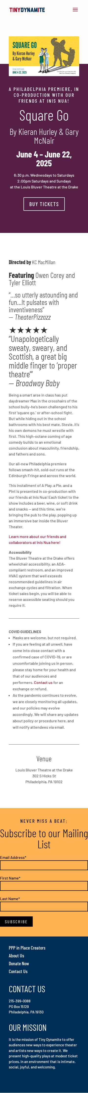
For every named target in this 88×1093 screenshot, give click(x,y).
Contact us (43, 682)
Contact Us (18, 971)
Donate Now (19, 963)
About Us (16, 955)
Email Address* (13, 857)
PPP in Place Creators (27, 948)
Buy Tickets (44, 204)
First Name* (10, 878)
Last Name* (10, 898)
